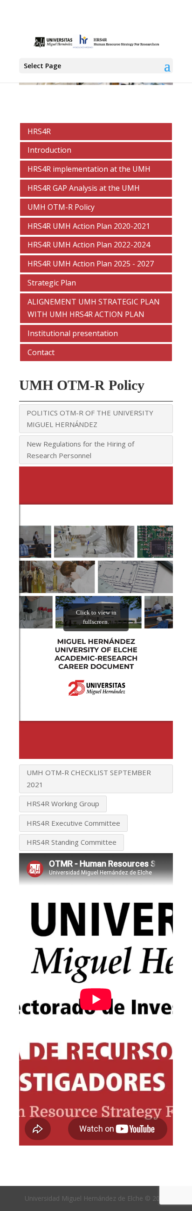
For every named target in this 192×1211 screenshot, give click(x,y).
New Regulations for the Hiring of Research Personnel (80, 449)
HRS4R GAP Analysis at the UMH (83, 188)
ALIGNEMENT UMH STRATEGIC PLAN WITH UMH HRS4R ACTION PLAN (93, 308)
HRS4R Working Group (63, 803)
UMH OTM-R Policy (61, 207)
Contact (41, 352)
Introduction (49, 150)
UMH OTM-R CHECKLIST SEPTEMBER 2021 (89, 778)
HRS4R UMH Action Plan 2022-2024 (88, 245)
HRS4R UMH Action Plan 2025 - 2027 (90, 264)
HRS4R (39, 131)
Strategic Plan (51, 283)
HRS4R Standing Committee (72, 842)
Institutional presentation (72, 333)
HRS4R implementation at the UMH (89, 169)
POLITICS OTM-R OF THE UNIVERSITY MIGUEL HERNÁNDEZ (90, 418)
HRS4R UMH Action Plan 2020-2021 (88, 226)
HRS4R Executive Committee (73, 823)
